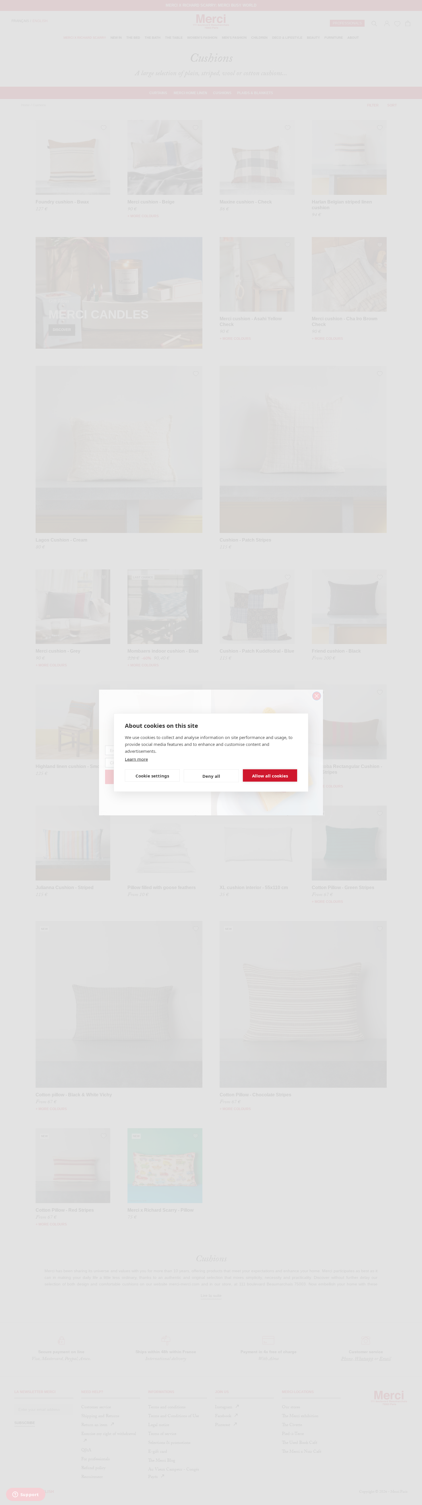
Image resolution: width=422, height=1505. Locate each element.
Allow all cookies (270, 775)
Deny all (211, 776)
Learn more (136, 759)
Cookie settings (152, 775)
